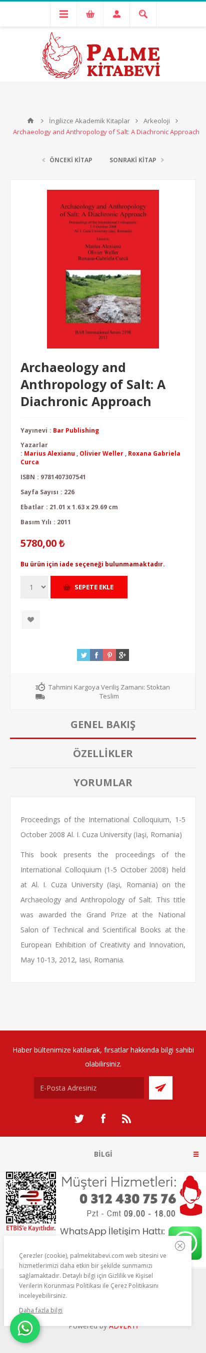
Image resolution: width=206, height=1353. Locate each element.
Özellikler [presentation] (103, 753)
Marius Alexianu (49, 453)
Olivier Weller (102, 453)
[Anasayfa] (31, 121)
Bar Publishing (76, 430)
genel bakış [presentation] (103, 724)
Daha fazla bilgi (40, 1310)
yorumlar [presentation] (103, 782)
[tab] (103, 724)
